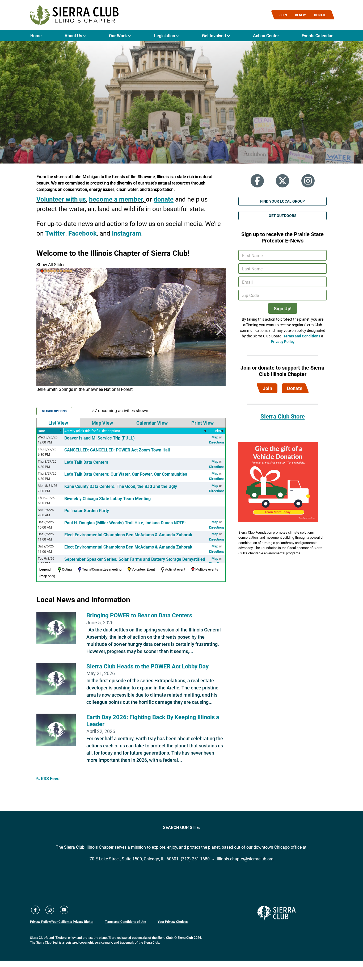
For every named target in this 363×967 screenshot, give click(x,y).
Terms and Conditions (301, 335)
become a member (116, 199)
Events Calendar (317, 35)
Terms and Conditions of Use (125, 921)
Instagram (126, 233)
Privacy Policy (282, 341)
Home (36, 35)
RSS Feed (50, 778)
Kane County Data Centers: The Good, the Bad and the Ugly (120, 486)
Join (267, 388)
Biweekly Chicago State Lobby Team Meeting (107, 498)
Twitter (55, 233)
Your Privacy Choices (173, 921)
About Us (74, 35)
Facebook (82, 233)
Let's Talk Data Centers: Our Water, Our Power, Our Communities (125, 474)
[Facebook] (257, 180)
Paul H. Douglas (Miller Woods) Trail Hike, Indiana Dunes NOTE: (125, 522)
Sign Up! (283, 308)
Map (215, 437)
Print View (202, 423)
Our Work (118, 35)
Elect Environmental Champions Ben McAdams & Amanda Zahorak (128, 534)
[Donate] (278, 481)
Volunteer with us (61, 199)
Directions (217, 442)
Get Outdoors (283, 215)
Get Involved (214, 35)
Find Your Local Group (282, 201)
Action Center (266, 35)
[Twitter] (282, 180)
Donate (294, 388)
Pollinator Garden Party (86, 510)
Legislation (165, 35)
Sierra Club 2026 (189, 937)
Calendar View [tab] (152, 423)
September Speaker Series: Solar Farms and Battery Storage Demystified (134, 559)
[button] (42, 271)
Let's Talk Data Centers (86, 462)
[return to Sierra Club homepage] (276, 913)
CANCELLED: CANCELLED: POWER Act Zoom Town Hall (117, 450)
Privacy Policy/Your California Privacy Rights (61, 921)
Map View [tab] (102, 423)
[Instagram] (308, 180)
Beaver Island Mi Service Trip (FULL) (99, 438)
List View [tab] (58, 423)
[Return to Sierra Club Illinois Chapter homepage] (74, 15)
